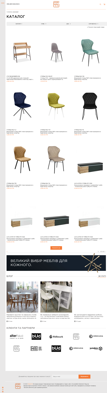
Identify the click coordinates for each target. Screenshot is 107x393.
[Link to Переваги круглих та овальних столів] (22, 297)
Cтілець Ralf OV (45, 129)
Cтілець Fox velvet (46, 76)
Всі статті (102, 276)
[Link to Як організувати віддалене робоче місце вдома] (90, 297)
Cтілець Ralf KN (79, 76)
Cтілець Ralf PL (79, 129)
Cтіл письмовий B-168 (13, 76)
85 (101, 251)
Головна (9, 12)
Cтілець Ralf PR (11, 183)
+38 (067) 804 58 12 (13, 4)
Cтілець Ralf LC (11, 129)
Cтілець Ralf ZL (45, 183)
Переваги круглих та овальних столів (21, 314)
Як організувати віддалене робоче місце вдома (88, 315)
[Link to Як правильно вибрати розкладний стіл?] (56, 297)
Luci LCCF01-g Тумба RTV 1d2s (83, 183)
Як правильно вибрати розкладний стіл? (54, 315)
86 (104, 251)
